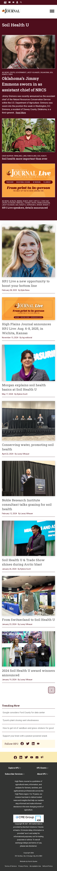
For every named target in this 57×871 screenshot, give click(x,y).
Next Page (51, 690)
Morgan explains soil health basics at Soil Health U (24, 387)
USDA (10, 74)
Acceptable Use (35, 866)
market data (36, 824)
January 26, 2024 (9, 569)
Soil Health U (20, 205)
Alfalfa (13, 201)
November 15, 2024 (10, 337)
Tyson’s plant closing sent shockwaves (21, 720)
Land (25, 156)
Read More (21, 112)
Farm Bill (20, 203)
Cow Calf (45, 201)
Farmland (18, 156)
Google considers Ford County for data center (24, 712)
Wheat (39, 205)
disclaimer (33, 846)
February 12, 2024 (9, 513)
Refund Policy (47, 866)
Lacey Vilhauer (33, 72)
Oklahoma (44, 72)
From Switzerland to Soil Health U (28, 620)
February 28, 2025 (9, 290)
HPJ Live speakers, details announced (25, 207)
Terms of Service (11, 866)
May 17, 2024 (7, 394)
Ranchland (31, 156)
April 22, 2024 (7, 454)
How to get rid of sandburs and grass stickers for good (28, 728)
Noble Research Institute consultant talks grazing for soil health (27, 504)
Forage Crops (30, 203)
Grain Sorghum (43, 203)
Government (21, 72)
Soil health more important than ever (24, 158)
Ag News (5, 72)
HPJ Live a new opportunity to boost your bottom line (26, 283)
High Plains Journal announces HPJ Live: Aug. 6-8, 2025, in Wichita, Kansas (26, 328)
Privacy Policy (23, 866)
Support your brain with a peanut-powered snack (25, 736)
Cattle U (36, 201)
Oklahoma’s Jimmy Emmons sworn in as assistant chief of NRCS (24, 84)
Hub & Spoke (32, 861)
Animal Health (22, 201)
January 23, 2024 (9, 624)
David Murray (7, 156)
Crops (12, 72)
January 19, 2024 (9, 680)
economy (12, 203)
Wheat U (46, 205)
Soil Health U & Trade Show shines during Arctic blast (23, 562)
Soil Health (42, 156)
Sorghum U (31, 205)
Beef (31, 201)
